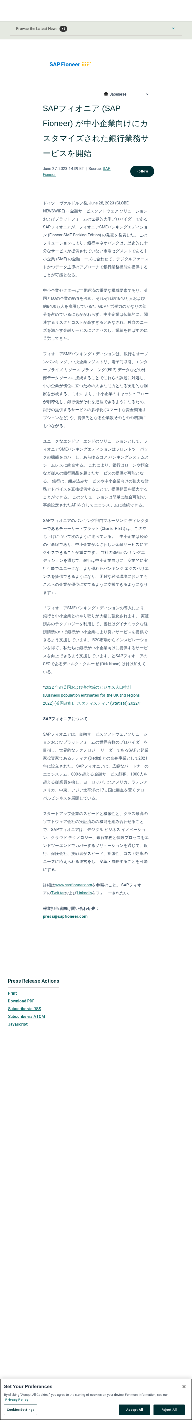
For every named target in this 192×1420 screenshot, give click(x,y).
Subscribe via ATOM (26, 1016)
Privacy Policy (16, 1400)
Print (12, 993)
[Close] (184, 1386)
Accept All (134, 1410)
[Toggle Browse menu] (173, 28)
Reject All (169, 1410)
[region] (96, 1399)
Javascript (18, 1024)
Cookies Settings (20, 1410)
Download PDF (21, 1001)
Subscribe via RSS (24, 1008)
